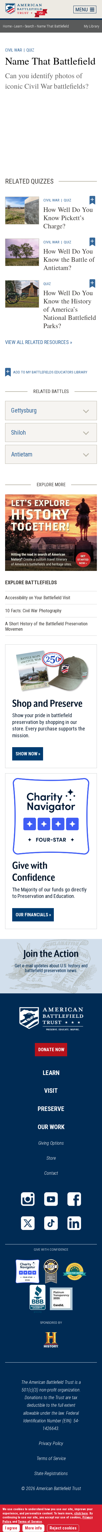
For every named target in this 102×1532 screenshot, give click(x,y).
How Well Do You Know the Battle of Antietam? (69, 259)
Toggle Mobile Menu (85, 9)
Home (29, 9)
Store (58, 1158)
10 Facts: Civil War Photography (33, 610)
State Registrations (51, 1473)
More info (33, 1528)
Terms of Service (51, 1458)
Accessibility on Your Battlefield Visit (37, 597)
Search (29, 26)
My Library (91, 26)
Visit (51, 1090)
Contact (51, 1173)
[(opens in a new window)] (28, 1199)
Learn (18, 26)
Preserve (51, 1108)
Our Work (51, 1127)
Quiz (30, 50)
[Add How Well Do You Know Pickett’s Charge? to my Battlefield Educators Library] (92, 200)
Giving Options (51, 1143)
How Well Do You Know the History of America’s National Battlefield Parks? (69, 309)
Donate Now (51, 1049)
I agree (11, 1528)
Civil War (13, 50)
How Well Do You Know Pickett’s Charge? (68, 217)
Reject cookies (63, 1528)
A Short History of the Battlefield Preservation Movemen (46, 626)
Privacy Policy (51, 1443)
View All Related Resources (37, 342)
